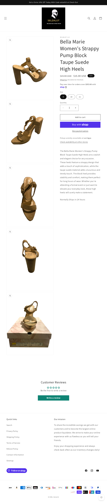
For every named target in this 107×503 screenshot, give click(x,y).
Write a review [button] (53, 397)
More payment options (80, 131)
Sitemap (10, 460)
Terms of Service (13, 443)
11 (80, 97)
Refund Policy (12, 449)
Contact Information (15, 455)
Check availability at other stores (74, 142)
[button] (5, 18)
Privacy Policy (12, 431)
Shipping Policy (13, 437)
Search (9, 425)
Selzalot (56, 497)
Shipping (63, 80)
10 (71, 97)
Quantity (63, 103)
